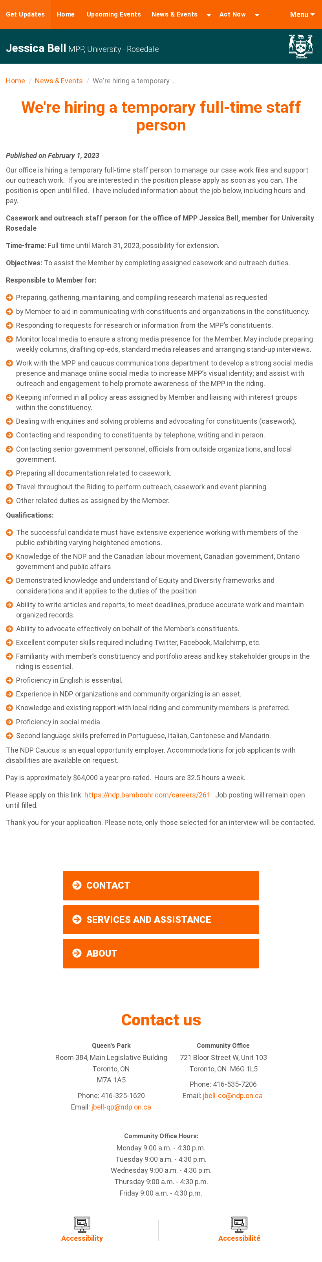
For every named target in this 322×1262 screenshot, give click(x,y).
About (101, 953)
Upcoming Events (114, 14)
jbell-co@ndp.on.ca (233, 1095)
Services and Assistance (148, 919)
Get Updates (25, 14)
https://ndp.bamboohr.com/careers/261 (149, 795)
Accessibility (82, 1238)
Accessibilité (239, 1238)
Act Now (233, 14)
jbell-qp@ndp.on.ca (121, 1107)
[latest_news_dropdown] (209, 14)
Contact (108, 885)
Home (66, 14)
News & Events (175, 14)
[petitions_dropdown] (257, 14)
